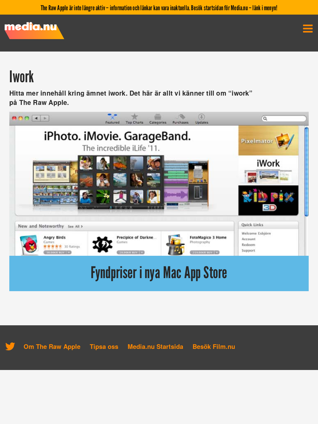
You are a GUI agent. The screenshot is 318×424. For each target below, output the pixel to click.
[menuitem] (307, 28)
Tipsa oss (104, 346)
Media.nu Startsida (155, 346)
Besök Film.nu (214, 346)
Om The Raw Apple (52, 346)
